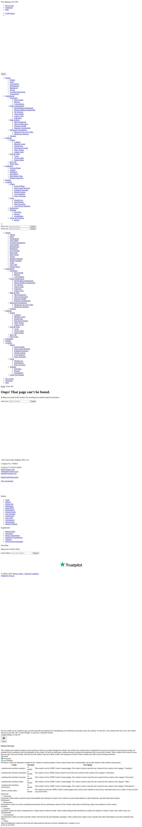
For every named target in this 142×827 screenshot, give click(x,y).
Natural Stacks (15, 267)
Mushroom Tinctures (21, 134)
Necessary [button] (4, 756)
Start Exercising (19, 204)
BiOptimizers (14, 86)
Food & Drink (15, 154)
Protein (12, 140)
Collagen (17, 142)
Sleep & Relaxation (21, 124)
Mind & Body (15, 120)
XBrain (12, 80)
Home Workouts (20, 196)
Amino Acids (19, 116)
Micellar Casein (19, 144)
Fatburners (18, 118)
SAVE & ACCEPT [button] (8, 825)
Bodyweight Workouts (22, 188)
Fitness (12, 184)
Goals (12, 198)
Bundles (8, 180)
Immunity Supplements (22, 128)
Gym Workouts (19, 194)
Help (7, 10)
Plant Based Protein (21, 148)
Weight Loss (18, 200)
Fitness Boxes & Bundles (14, 542)
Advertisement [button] (6, 813)
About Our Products (17, 218)
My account (9, 6)
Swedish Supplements (17, 92)
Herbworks (14, 253)
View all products (7, 481)
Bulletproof (14, 88)
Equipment (9, 166)
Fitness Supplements (17, 106)
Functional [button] (4, 794)
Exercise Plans (19, 186)
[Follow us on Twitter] (2, 494)
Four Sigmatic (15, 251)
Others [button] (3, 819)
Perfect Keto (14, 255)
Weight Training (20, 192)
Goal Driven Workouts (22, 206)
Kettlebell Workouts (21, 190)
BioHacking (14, 208)
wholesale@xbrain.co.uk (9, 471)
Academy (8, 182)
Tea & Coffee (19, 158)
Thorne (12, 90)
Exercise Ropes (15, 168)
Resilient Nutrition (16, 259)
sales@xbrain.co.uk (8, 469)
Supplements (9, 96)
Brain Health (18, 100)
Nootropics (14, 98)
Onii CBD (13, 265)
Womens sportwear (16, 178)
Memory (17, 102)
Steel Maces (14, 174)
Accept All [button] (16, 735)
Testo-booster (19, 114)
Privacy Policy (18, 574)
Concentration (19, 104)
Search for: (5, 226)
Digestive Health (20, 126)
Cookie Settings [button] (6, 735)
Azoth (12, 263)
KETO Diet (14, 164)
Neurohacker (14, 84)
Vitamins (13, 136)
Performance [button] (5, 800)
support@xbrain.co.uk (9, 473)
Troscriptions (14, 94)
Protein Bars (18, 146)
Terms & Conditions (32, 574)
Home (3, 386)
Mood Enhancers (20, 122)
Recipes (17, 214)
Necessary (7, 758)
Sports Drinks (19, 160)
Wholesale (9, 8)
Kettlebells (13, 172)
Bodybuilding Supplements (23, 108)
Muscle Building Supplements (24, 110)
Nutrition (8, 138)
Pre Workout (18, 112)
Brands (7, 78)
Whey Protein (19, 150)
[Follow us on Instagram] (2, 490)
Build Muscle (19, 202)
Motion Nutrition (16, 261)
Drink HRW (14, 241)
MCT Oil (13, 162)
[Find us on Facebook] (2, 487)
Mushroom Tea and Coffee (23, 132)
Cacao (16, 156)
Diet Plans (17, 212)
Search (33, 226)
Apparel (12, 170)
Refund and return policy (9, 477)
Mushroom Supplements (18, 130)
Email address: (6, 553)
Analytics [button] (4, 806)
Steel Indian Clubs (16, 176)
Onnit (12, 82)
